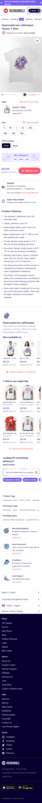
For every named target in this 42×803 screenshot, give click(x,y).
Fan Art (5, 627)
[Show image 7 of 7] (15, 94)
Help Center (7, 707)
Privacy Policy (21, 769)
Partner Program (9, 669)
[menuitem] (5, 19)
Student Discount (9, 639)
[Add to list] (37, 41)
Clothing (16, 19)
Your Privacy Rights (10, 726)
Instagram (10, 737)
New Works (7, 631)
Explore (5, 19)
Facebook (10, 741)
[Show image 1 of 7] (2, 94)
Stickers (29, 19)
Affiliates (6, 673)
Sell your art (7, 677)
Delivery (5, 699)
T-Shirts (6, 496)
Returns (5, 703)
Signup (5, 647)
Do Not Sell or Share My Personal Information (19, 773)
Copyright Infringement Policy (15, 599)
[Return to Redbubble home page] (14, 11)
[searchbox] (21, 472)
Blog (4, 635)
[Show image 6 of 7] (13, 94)
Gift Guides (7, 623)
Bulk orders (7, 651)
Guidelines (6, 711)
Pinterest (10, 753)
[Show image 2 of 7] (4, 94)
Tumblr (9, 749)
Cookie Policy (7, 776)
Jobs (4, 681)
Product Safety (8, 715)
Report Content (9, 592)
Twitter (9, 745)
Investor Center (9, 665)
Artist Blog (6, 685)
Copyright (6, 719)
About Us (6, 661)
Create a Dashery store (12, 688)
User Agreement (8, 769)
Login (4, 643)
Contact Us (7, 722)
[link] (12, 480)
